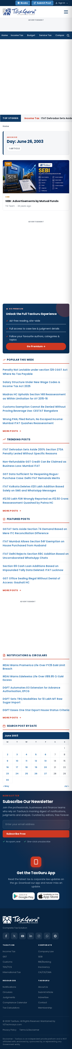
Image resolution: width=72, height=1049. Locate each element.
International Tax (12, 972)
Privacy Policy (9, 1029)
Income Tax (17, 35)
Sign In (61, 3)
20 (45, 767)
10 (17, 760)
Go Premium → (36, 346)
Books (24, 3)
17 (17, 767)
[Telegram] (55, 936)
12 (36, 760)
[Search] (68, 35)
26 (35, 773)
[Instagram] (38, 936)
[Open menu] (66, 12)
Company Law (46, 951)
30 (7, 780)
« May (6, 786)
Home (5, 35)
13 (45, 760)
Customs (7, 961)
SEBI (40, 956)
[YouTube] (22, 936)
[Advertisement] (36, 77)
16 (7, 767)
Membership (45, 1007)
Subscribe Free (16, 833)
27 (45, 773)
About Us (43, 987)
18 (26, 767)
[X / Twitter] (14, 936)
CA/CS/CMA (44, 972)
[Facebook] (6, 936)
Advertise (43, 997)
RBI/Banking (44, 961)
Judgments (9, 997)
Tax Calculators (11, 1007)
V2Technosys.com (12, 1024)
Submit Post (44, 3)
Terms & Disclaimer (29, 1029)
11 (26, 760)
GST (5, 956)
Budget (31, 35)
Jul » (66, 786)
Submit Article (45, 992)
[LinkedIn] (30, 936)
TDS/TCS (7, 967)
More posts (10, 431)
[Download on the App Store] (48, 896)
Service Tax (45, 35)
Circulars (7, 992)
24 (17, 773)
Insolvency (44, 967)
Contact (42, 1002)
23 (7, 773)
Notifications (9, 987)
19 (36, 767)
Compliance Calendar (15, 1002)
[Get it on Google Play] (23, 896)
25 (26, 773)
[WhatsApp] (47, 936)
